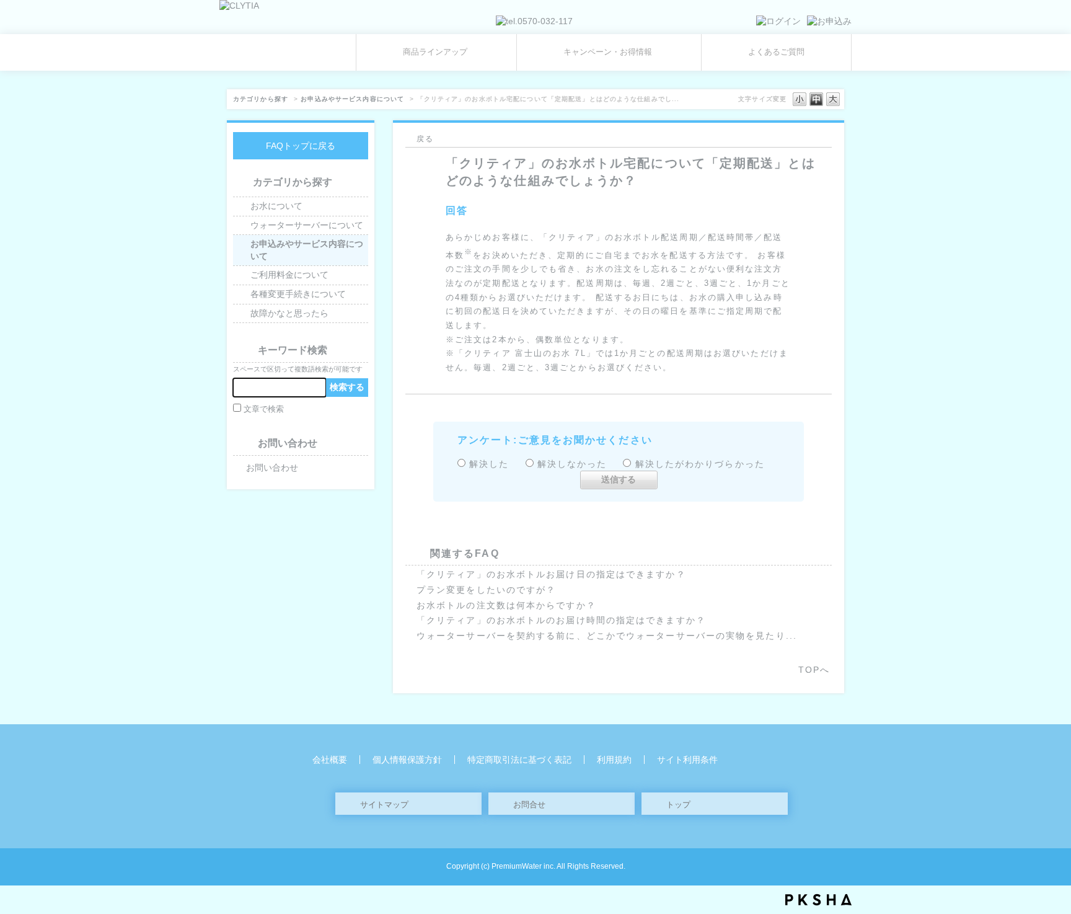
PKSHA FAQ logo (818, 900)
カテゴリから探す (260, 98)
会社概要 (329, 760)
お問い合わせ (272, 468)
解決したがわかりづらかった (700, 464)
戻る (425, 139)
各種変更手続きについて (298, 294)
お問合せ (529, 804)
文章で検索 (264, 409)
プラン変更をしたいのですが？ (486, 590)
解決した (489, 464)
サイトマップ (384, 804)
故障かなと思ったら (289, 313)
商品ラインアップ (435, 52)
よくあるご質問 (776, 52)
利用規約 (614, 760)
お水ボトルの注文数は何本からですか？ (506, 605)
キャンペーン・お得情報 (607, 52)
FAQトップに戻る (300, 146)
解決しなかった (572, 464)
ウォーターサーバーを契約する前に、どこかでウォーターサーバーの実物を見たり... (606, 636)
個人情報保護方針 (407, 760)
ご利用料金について (289, 275)
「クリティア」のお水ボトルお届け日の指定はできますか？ (551, 574)
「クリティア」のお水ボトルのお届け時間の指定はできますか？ (561, 620)
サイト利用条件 (687, 760)
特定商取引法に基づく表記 (519, 760)
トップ (678, 804)
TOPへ (814, 670)
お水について (276, 206)
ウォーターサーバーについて (306, 225)
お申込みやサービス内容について (352, 98)
